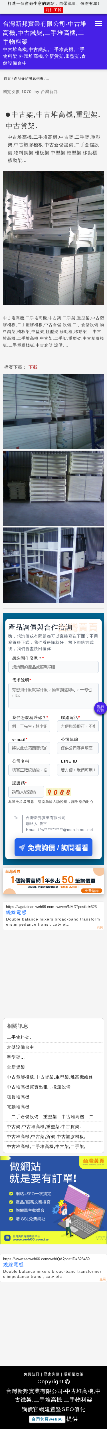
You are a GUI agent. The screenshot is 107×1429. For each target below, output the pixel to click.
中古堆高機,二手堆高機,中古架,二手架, (46, 1146)
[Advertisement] (53, 972)
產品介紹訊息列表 (29, 79)
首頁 (7, 79)
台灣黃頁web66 (47, 1419)
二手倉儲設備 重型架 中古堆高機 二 (50, 1116)
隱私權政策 (74, 1374)
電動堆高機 (18, 1106)
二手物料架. (19, 1037)
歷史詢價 (52, 1374)
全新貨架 (16, 1067)
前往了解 (54, 10)
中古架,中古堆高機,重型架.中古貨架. (44, 1126)
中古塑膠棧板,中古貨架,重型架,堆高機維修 (50, 1077)
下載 (33, 367)
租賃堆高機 (18, 1096)
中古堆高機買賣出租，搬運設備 (39, 1086)
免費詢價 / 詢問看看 (58, 848)
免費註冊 (32, 1374)
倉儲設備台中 (20, 1047)
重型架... (16, 1057)
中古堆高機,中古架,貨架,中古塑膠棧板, (46, 1136)
